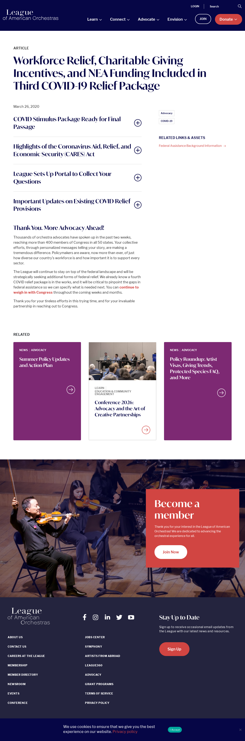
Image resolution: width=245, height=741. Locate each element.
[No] (240, 730)
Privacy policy (125, 731)
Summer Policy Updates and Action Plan (44, 362)
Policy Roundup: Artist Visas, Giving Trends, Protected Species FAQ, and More (194, 368)
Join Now (171, 552)
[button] (77, 123)
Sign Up (174, 649)
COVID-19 (166, 121)
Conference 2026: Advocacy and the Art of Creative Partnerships (120, 408)
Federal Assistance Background (190, 146)
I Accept (175, 729)
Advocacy (166, 113)
